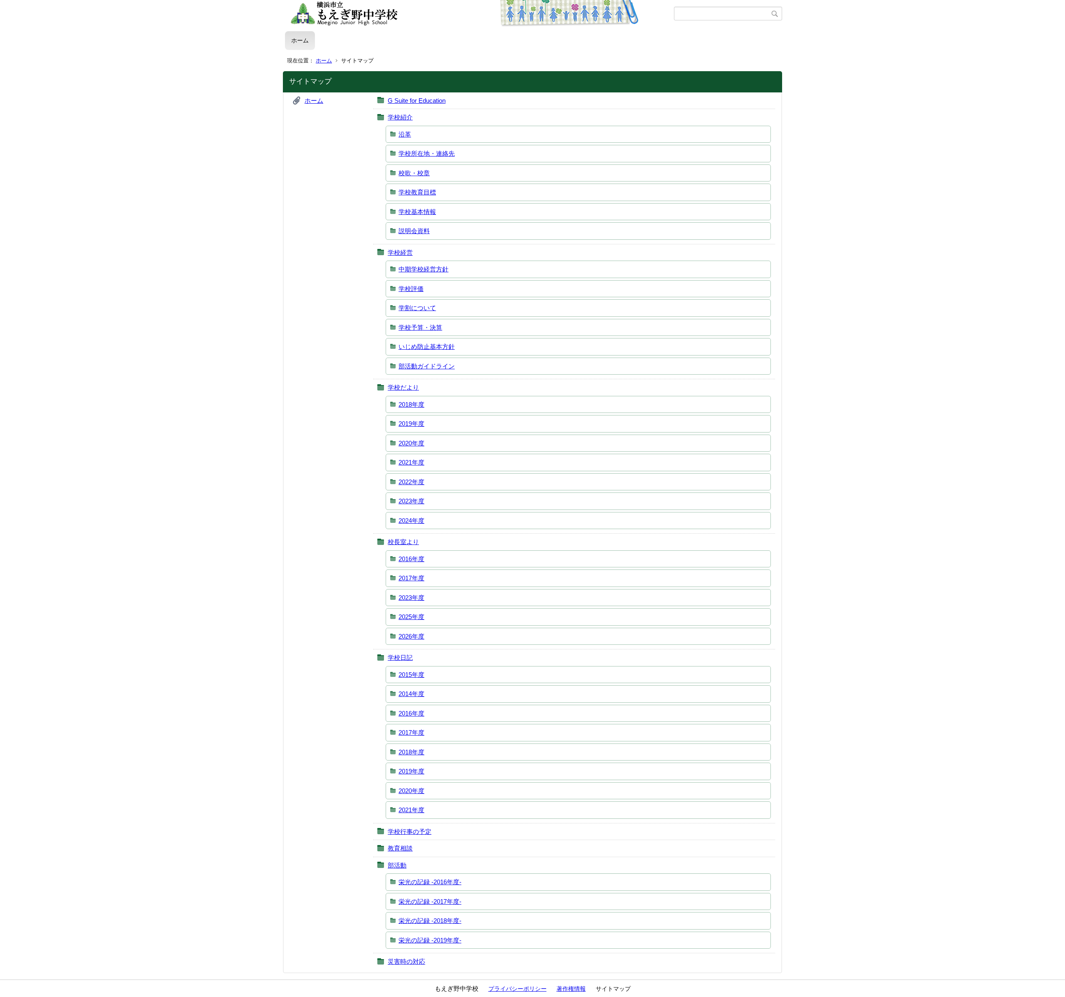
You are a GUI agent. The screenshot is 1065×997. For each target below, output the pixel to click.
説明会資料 (414, 230)
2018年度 (411, 404)
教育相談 (400, 848)
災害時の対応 (406, 961)
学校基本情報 (417, 211)
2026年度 (411, 636)
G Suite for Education (417, 100)
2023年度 (411, 501)
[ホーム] (479, 13)
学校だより (403, 387)
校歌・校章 (414, 173)
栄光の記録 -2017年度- (430, 901)
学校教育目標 (417, 192)
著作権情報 (571, 988)
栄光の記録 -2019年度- (430, 940)
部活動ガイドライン (427, 366)
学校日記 (400, 657)
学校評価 (411, 288)
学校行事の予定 (409, 831)
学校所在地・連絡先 (427, 153)
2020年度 (411, 443)
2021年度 (411, 462)
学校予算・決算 (420, 327)
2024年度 (411, 520)
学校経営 (400, 252)
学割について (417, 307)
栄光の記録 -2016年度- (430, 881)
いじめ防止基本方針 (427, 346)
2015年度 (411, 674)
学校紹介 (400, 117)
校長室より (403, 541)
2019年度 (411, 423)
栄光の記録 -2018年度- (430, 920)
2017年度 (411, 578)
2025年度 (411, 616)
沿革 (405, 134)
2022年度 (411, 481)
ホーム (300, 40)
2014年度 (411, 693)
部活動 (397, 865)
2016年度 (411, 558)
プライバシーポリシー (517, 988)
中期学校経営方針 (423, 269)
